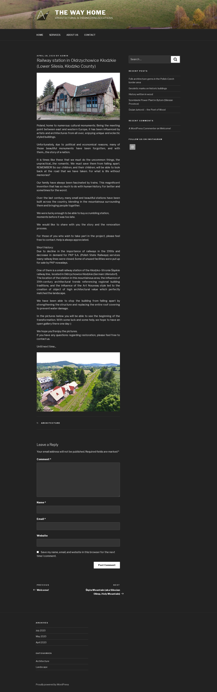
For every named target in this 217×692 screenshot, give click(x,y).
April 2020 (41, 642)
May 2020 (41, 636)
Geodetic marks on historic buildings (148, 88)
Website (42, 535)
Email (41, 519)
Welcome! (165, 128)
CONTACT (89, 35)
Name (41, 502)
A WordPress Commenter (142, 128)
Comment (44, 459)
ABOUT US (72, 35)
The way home (80, 12)
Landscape (41, 667)
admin (64, 56)
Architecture (50, 423)
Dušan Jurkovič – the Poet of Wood (147, 109)
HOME (39, 35)
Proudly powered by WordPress (52, 684)
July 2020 (41, 630)
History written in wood (141, 94)
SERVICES (54, 35)
